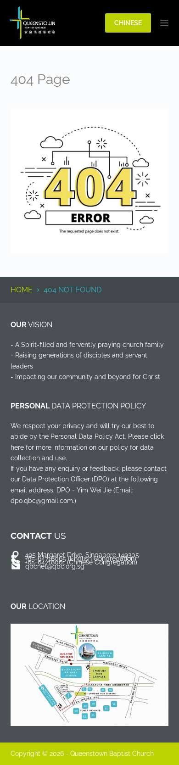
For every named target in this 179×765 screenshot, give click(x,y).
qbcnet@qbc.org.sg (54, 566)
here (17, 447)
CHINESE (128, 23)
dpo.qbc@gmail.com (42, 500)
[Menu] (164, 23)
